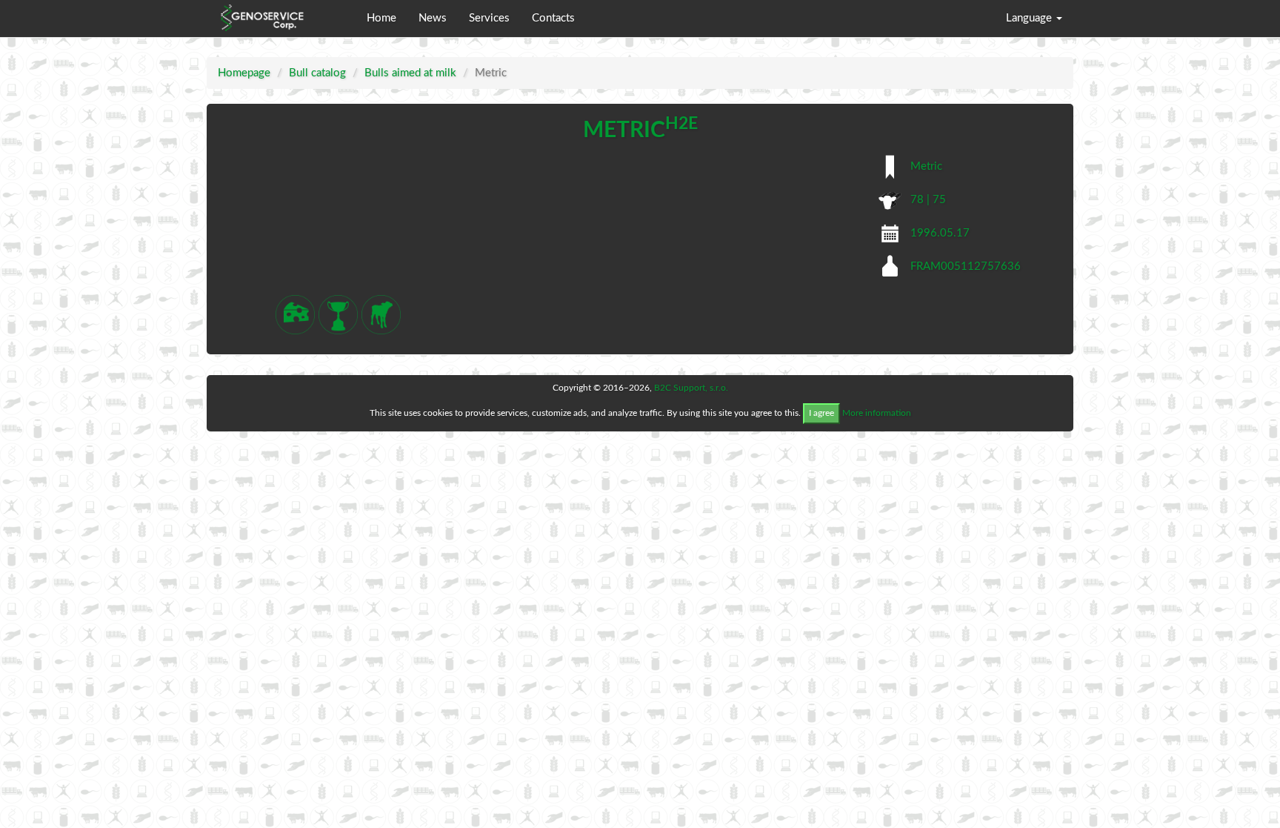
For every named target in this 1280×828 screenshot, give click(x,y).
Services (489, 18)
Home (381, 18)
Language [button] (1030, 18)
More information (876, 412)
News (433, 18)
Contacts (553, 18)
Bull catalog (317, 73)
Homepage (244, 73)
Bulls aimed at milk (410, 73)
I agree (821, 412)
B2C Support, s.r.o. (691, 387)
